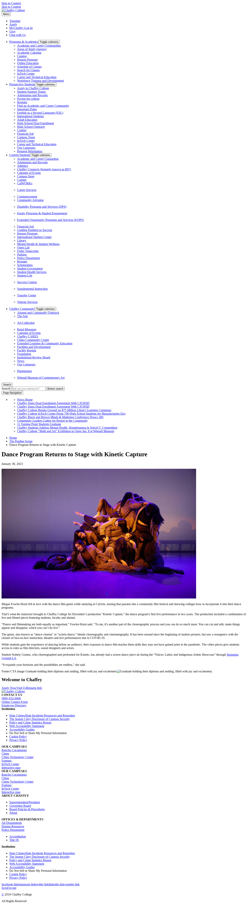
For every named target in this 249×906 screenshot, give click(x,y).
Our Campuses (26, 147)
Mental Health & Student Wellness (38, 244)
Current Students (19, 155)
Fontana (6, 760)
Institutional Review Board (33, 357)
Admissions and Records (32, 95)
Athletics (22, 165)
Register (22, 102)
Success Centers (27, 282)
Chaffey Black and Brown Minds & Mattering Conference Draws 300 (60, 417)
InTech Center (26, 73)
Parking (22, 254)
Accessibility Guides (22, 729)
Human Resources (13, 826)
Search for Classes (28, 70)
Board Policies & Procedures (27, 809)
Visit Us (21, 688)
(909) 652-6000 (11, 698)
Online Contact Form (15, 702)
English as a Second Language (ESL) (40, 112)
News (20, 361)
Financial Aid (25, 133)
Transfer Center (26, 295)
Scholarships (25, 265)
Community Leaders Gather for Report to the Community (52, 420)
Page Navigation (12, 392)
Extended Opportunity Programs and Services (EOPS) (50, 220)
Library (21, 240)
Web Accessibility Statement (26, 726)
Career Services (26, 190)
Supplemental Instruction (32, 288)
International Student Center (34, 237)
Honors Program (27, 59)
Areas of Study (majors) (31, 49)
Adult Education (27, 119)
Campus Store (25, 176)
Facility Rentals (26, 350)
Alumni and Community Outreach (38, 312)
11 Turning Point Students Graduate (39, 424)
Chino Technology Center (17, 757)
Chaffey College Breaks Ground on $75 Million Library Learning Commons (64, 410)
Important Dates (27, 109)
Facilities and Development (34, 347)
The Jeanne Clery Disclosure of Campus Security (39, 719)
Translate (14, 21)
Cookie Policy (18, 736)
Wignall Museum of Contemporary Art (41, 377)
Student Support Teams (31, 91)
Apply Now (9, 688)
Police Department (28, 258)
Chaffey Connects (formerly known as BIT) (44, 169)
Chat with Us (17, 35)
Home (13, 437)
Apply (13, 24)
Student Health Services (31, 272)
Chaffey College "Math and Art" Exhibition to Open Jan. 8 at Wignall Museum (65, 431)
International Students (30, 116)
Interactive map (11, 767)
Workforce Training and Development (40, 80)
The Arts (22, 316)
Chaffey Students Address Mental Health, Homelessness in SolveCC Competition (67, 427)
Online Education (28, 63)
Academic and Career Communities (39, 45)
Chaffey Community (22, 308)
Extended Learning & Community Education (44, 343)
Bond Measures (26, 329)
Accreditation (17, 836)
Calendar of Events (29, 172)
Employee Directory (14, 705)
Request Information (29, 151)
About (13, 812)
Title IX (14, 840)
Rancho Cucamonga (14, 750)
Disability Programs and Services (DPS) (41, 206)
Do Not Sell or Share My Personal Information (38, 733)
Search (6, 388)
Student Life (24, 275)
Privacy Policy (18, 740)
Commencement (27, 196)
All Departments (12, 823)
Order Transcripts (28, 251)
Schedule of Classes (29, 66)
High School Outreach (31, 126)
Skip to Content (11, 3)
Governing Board (20, 805)
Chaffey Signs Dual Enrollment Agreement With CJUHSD (53, 403)
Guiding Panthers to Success (34, 230)
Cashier (21, 130)
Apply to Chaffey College (33, 88)
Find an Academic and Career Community (43, 105)
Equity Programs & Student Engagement (42, 213)
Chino (5, 753)
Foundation (24, 354)
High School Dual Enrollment (35, 123)
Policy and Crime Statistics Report (30, 722)
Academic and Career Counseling (38, 158)
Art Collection (26, 322)
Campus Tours (26, 137)
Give (12, 31)
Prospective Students (22, 84)
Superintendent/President (24, 802)
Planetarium (24, 371)
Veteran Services (27, 302)
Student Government (30, 268)
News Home (25, 399)
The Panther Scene (20, 441)
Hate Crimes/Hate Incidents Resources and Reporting (42, 715)
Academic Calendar (29, 52)
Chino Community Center (33, 340)
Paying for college (28, 98)
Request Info (34, 688)
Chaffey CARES (27, 336)
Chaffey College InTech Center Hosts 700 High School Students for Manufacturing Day (71, 413)
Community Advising (30, 200)
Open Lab (23, 247)
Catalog (22, 56)
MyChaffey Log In (21, 28)
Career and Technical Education (36, 77)
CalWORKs (24, 183)
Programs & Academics (23, 41)
